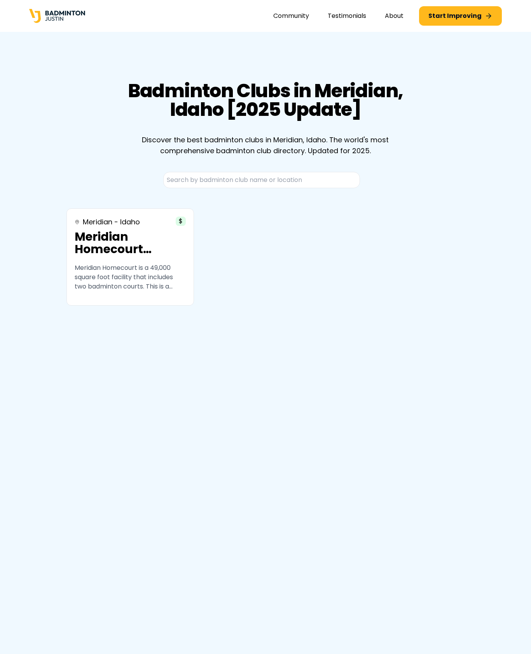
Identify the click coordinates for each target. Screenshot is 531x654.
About (394, 15)
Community (291, 15)
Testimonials (347, 15)
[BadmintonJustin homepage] (57, 16)
